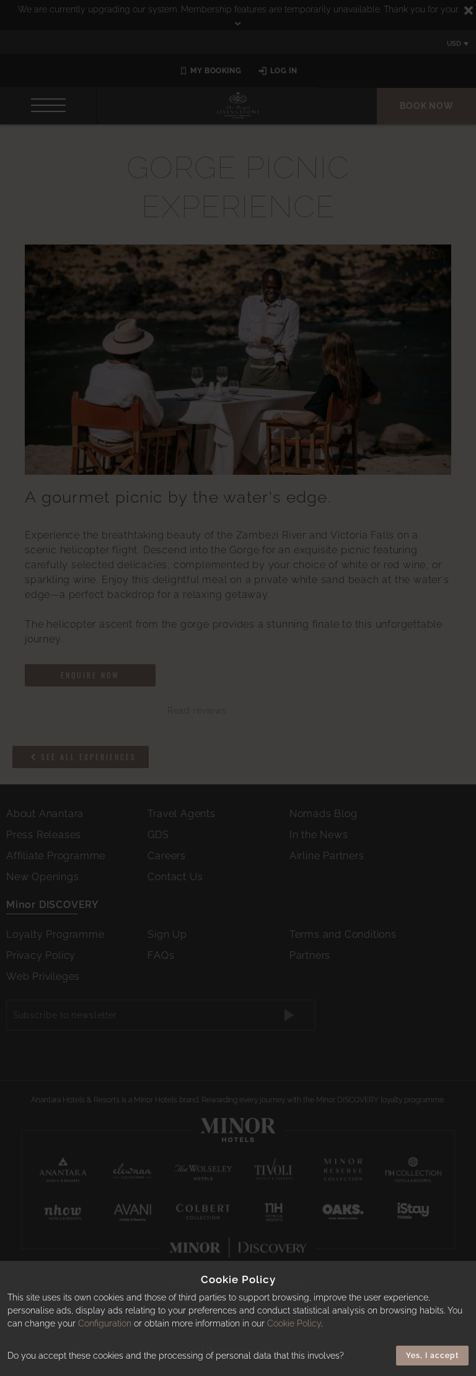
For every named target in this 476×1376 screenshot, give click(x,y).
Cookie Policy (294, 1323)
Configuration (104, 1323)
